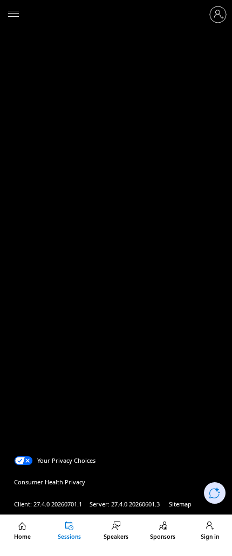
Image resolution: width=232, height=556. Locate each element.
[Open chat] (215, 493)
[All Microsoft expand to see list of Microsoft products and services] (13, 14)
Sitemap (180, 504)
